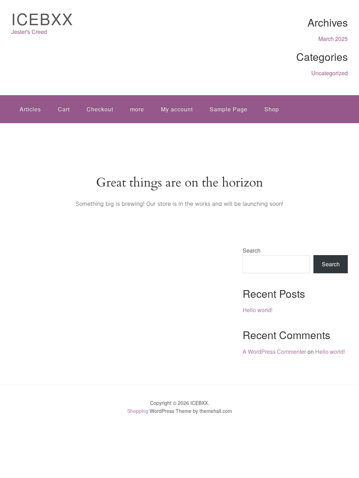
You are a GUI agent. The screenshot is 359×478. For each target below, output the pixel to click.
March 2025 (333, 39)
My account (177, 109)
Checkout (100, 109)
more (137, 109)
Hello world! (257, 310)
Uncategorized (329, 73)
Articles (30, 109)
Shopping (137, 410)
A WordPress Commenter (274, 351)
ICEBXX (42, 18)
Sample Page (229, 109)
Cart (64, 109)
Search (251, 250)
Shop (271, 109)
